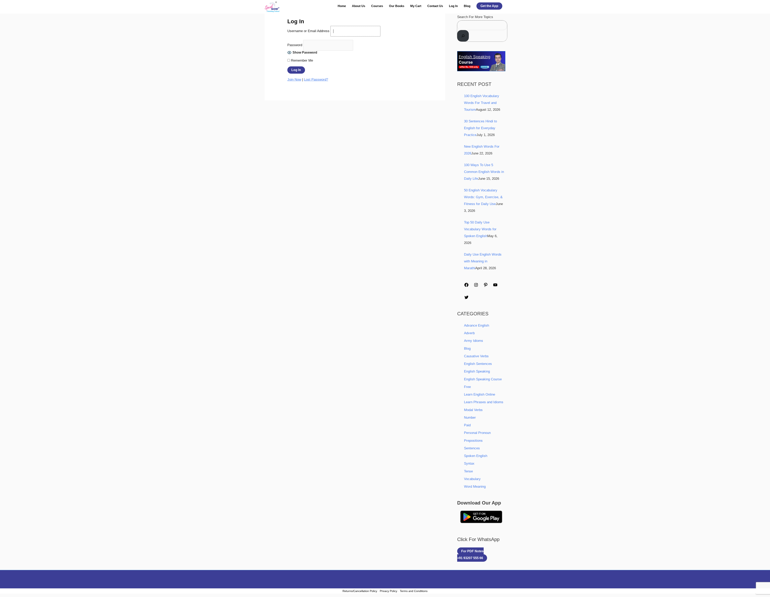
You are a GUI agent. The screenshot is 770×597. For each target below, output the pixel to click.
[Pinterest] (485, 284)
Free (467, 387)
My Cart (415, 6)
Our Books (396, 6)
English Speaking (477, 371)
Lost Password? (316, 79)
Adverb (469, 333)
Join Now (294, 79)
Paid (467, 425)
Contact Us (435, 6)
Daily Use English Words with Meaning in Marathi (483, 261)
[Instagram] (476, 284)
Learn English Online (479, 394)
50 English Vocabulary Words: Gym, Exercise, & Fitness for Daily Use (483, 197)
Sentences (472, 448)
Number (470, 417)
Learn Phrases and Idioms (483, 402)
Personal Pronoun (477, 433)
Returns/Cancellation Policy (359, 591)
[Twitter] (466, 297)
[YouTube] (495, 284)
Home (342, 6)
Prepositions (473, 441)
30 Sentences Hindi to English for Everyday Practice (480, 128)
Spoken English (475, 456)
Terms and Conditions (414, 591)
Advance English (476, 325)
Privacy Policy (388, 591)
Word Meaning (475, 486)
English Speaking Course (483, 379)
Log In (453, 6)
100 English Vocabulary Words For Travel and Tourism (481, 103)
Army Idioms (473, 341)
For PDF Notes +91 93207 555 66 (470, 554)
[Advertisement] (385, 44)
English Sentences (478, 364)
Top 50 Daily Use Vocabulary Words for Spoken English (480, 229)
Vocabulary (472, 479)
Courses (377, 6)
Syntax (469, 463)
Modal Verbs (473, 410)
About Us (358, 6)
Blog (467, 6)
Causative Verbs (476, 356)
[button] (489, 6)
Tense (468, 471)
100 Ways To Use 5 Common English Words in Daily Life (484, 172)
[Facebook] (466, 284)
